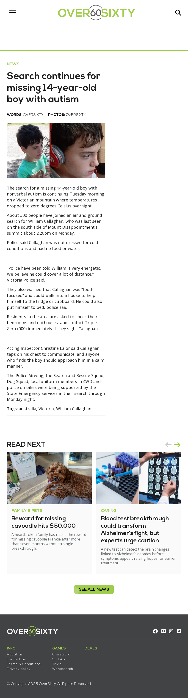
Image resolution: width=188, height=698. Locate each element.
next (177, 444)
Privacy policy (18, 669)
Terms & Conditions (24, 664)
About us (15, 654)
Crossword (61, 654)
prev (168, 444)
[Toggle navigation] (12, 12)
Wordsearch (62, 669)
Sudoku (58, 659)
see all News (94, 589)
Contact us (16, 659)
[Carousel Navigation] (173, 444)
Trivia (57, 664)
